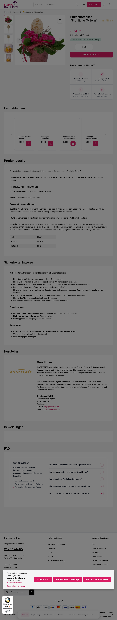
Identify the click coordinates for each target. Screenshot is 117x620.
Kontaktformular (10, 567)
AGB (111, 612)
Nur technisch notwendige (67, 579)
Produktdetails (49, 615)
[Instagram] (58, 602)
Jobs (50, 552)
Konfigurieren (43, 579)
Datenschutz (11, 586)
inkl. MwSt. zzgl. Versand (79, 35)
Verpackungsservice (100, 560)
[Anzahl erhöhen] (95, 47)
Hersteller (52, 548)
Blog (94, 544)
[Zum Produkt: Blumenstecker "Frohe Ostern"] (69, 134)
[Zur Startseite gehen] (11, 4)
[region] (35, 40)
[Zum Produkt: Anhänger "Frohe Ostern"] (91, 134)
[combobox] (53, 4)
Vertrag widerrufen (103, 616)
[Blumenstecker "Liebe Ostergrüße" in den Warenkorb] (28, 143)
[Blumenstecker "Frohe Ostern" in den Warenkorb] (73, 143)
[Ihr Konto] (104, 4)
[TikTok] (62, 602)
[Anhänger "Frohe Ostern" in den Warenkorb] (95, 143)
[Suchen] (76, 4)
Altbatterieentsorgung (56, 560)
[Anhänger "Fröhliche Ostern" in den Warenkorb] (50, 143)
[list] (58, 134)
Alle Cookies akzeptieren (97, 579)
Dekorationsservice (100, 564)
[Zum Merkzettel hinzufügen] (60, 20)
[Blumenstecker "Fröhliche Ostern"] (40, 40)
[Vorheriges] (19, 40)
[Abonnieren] (31, 592)
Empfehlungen (36, 615)
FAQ (92, 615)
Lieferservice (97, 556)
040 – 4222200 (13, 548)
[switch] (7, 611)
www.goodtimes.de (52, 409)
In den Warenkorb (91, 54)
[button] (12, 134)
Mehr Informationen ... (15, 583)
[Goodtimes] (107, 21)
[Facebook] (55, 602)
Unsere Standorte (99, 548)
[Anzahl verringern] (72, 47)
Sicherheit (61, 615)
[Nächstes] (61, 40)
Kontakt (51, 556)
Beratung (95, 552)
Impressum (103, 612)
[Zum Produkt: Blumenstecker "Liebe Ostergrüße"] (24, 134)
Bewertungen (83, 615)
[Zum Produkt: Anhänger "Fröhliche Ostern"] (47, 134)
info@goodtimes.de (51, 407)
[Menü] (83, 4)
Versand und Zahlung (56, 544)
